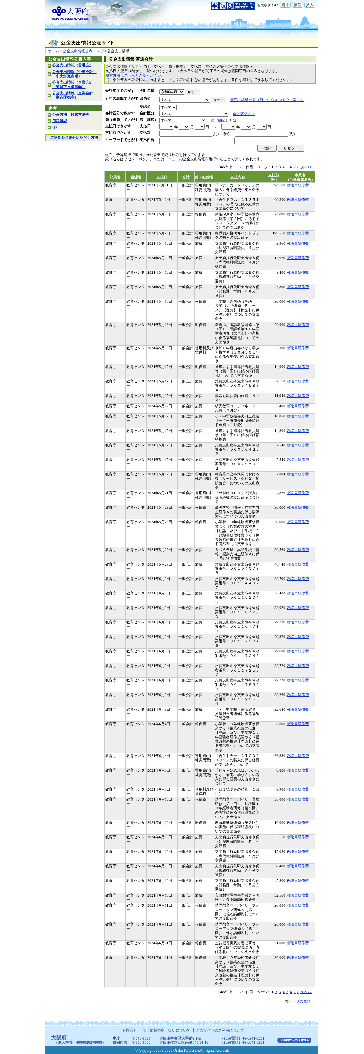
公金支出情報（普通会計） (74, 65)
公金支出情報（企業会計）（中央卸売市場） (74, 74)
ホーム (53, 51)
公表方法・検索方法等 (70, 115)
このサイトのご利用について (220, 1030)
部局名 (145, 99)
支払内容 (147, 140)
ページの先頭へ (301, 1001)
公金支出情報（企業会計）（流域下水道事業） (74, 84)
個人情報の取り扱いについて (166, 1030)
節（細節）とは (224, 120)
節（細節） (149, 120)
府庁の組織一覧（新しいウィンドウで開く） (267, 100)
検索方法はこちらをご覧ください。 (135, 76)
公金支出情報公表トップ (83, 51)
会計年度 (147, 91)
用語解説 (59, 121)
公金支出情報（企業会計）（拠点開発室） (74, 95)
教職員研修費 (298, 185)
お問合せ (130, 1030)
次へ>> (306, 167)
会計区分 (147, 113)
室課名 (145, 107)
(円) (216, 134)
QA (55, 127)
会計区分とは (244, 114)
